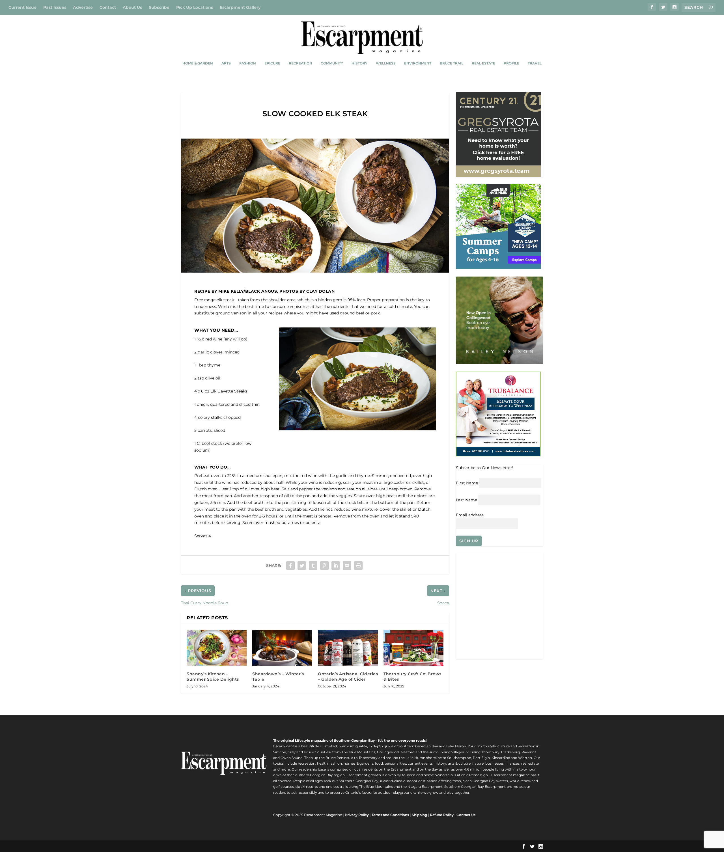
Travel (535, 63)
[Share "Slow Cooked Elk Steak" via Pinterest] (324, 565)
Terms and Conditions (390, 815)
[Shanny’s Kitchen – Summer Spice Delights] (217, 648)
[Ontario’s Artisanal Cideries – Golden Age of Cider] (348, 648)
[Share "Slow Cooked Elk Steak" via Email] (347, 565)
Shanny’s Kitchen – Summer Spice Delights (213, 676)
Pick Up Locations (194, 7)
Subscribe (159, 7)
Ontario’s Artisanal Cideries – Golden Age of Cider (348, 676)
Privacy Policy (357, 815)
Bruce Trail (451, 63)
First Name (467, 483)
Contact (108, 7)
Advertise (83, 7)
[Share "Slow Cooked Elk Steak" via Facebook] (290, 565)
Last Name (466, 499)
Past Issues (54, 7)
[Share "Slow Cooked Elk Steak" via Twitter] (301, 565)
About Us (132, 7)
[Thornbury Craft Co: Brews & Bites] (413, 648)
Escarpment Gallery (240, 7)
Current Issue (22, 7)
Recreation (300, 63)
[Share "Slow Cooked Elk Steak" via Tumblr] (313, 565)
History (359, 63)
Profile (511, 63)
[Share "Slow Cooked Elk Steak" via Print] (358, 565)
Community (332, 63)
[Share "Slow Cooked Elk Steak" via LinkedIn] (335, 565)
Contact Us (465, 815)
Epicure (272, 63)
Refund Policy (442, 815)
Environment (417, 63)
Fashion (247, 63)
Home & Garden (197, 63)
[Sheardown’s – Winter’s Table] (282, 648)
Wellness (386, 63)
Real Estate (483, 63)
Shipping (419, 815)
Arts (226, 63)
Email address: (470, 514)
